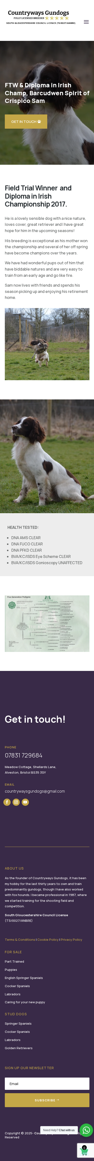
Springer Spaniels (18, 1023)
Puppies (11, 969)
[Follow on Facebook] (7, 802)
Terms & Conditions (20, 939)
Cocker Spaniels (17, 986)
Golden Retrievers (19, 1048)
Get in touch (23, 121)
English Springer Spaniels (24, 978)
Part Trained (14, 961)
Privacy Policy (71, 939)
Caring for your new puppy (25, 1002)
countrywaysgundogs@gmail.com (35, 791)
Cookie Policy (48, 939)
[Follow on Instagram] (16, 802)
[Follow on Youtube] (25, 802)
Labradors (12, 994)
